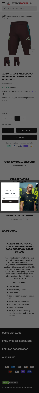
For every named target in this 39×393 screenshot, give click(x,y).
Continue (10, 201)
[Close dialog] (37, 183)
